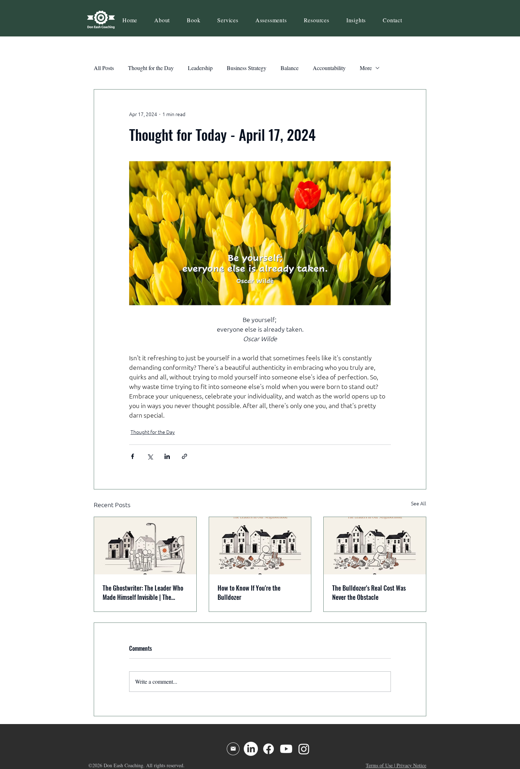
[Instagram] (304, 749)
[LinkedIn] (251, 749)
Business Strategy (246, 67)
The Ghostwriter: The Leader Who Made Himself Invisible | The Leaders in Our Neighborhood (143, 592)
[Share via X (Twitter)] (149, 456)
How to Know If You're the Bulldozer (249, 592)
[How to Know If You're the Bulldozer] (260, 545)
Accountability (329, 67)
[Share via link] (184, 456)
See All (418, 503)
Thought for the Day (151, 67)
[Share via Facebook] (132, 456)
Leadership (200, 67)
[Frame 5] (233, 749)
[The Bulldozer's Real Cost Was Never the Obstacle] (375, 545)
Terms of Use (379, 765)
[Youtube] (286, 749)
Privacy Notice (411, 765)
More (366, 67)
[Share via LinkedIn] (167, 456)
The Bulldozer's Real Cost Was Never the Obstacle (369, 592)
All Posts (104, 67)
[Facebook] (268, 749)
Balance (290, 67)
